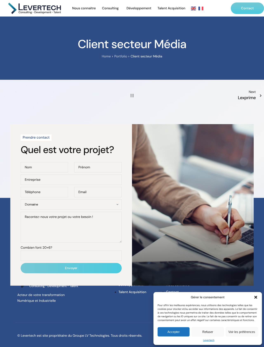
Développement (138, 8)
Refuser (207, 332)
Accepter (173, 332)
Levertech (208, 340)
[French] (201, 8)
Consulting (110, 8)
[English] (193, 8)
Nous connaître (84, 8)
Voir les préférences (241, 332)
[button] (256, 297)
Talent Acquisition (171, 8)
